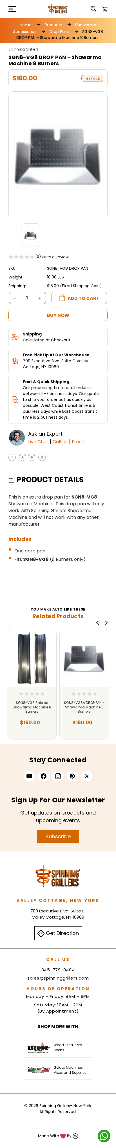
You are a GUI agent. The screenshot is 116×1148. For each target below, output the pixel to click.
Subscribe (58, 836)
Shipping (32, 334)
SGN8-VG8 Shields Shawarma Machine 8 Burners (32, 707)
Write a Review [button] (55, 257)
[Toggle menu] (8, 9)
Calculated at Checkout (46, 340)
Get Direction (61, 933)
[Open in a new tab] (87, 776)
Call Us (60, 441)
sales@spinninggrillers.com (58, 978)
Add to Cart (30, 727)
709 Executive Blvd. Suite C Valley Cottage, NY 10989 (55, 364)
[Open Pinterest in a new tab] (72, 776)
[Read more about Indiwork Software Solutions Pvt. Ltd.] (75, 1136)
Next (106, 622)
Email (78, 441)
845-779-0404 (58, 970)
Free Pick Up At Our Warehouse (56, 355)
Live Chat (38, 441)
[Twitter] (22, 457)
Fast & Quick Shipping (46, 382)
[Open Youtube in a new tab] (29, 776)
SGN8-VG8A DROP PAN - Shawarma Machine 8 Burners (84, 707)
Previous (98, 622)
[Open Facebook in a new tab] (43, 776)
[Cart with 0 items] (105, 9)
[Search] (93, 9)
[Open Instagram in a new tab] (58, 776)
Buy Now (58, 315)
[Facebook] (12, 457)
